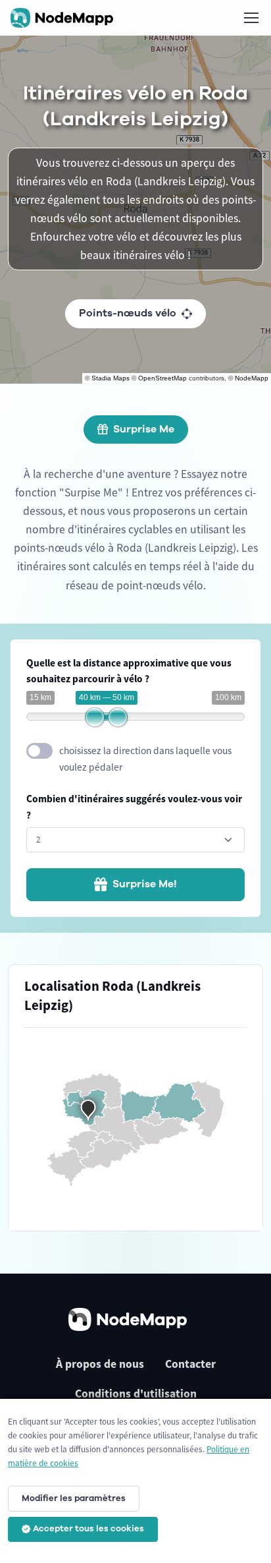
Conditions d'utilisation (136, 1393)
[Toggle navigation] (250, 18)
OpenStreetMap (162, 378)
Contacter (190, 1364)
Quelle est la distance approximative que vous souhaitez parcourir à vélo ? (129, 671)
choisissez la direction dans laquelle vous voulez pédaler (145, 758)
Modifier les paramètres (74, 1498)
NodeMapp (251, 378)
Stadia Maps (110, 378)
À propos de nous (100, 1364)
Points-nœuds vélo (127, 313)
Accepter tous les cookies (88, 1529)
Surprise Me (143, 429)
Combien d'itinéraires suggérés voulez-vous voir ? (134, 806)
